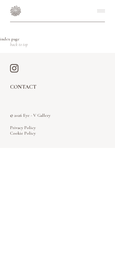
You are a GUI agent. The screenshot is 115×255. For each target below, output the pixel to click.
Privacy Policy (23, 127)
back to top (19, 44)
